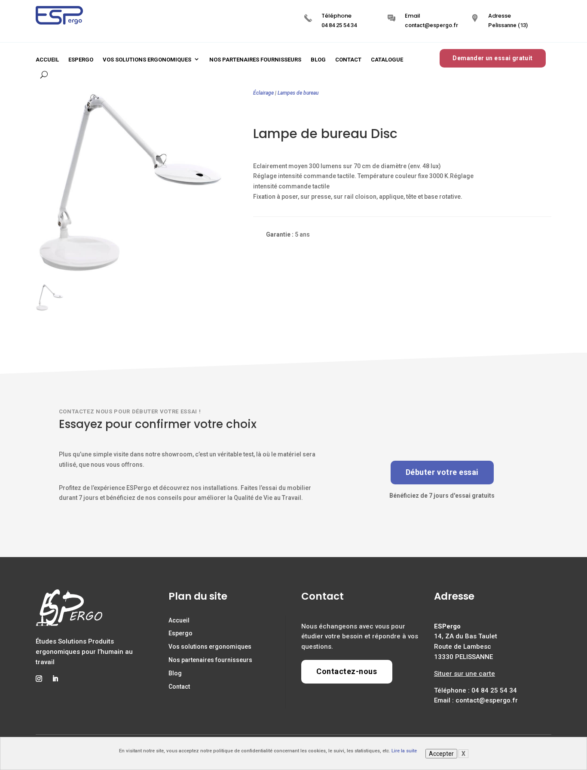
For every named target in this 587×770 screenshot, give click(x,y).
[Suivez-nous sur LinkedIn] (55, 678)
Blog (318, 59)
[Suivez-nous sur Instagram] (38, 678)
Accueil (47, 59)
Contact (348, 59)
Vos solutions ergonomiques (147, 59)
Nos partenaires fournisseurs (255, 59)
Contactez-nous (346, 671)
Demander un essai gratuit (492, 58)
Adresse (499, 16)
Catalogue (387, 59)
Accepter (441, 753)
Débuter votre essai (442, 472)
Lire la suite (404, 751)
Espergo (80, 59)
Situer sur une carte (464, 674)
